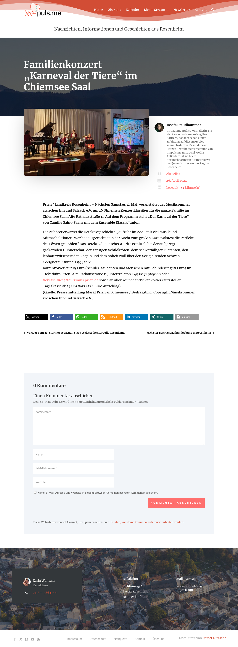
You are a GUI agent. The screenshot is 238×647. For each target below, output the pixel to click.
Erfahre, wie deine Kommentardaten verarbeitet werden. (147, 522)
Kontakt (200, 10)
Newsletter (181, 10)
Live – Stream (154, 10)
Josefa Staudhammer (184, 125)
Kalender (132, 10)
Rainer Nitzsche (214, 638)
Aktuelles (173, 174)
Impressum (184, 590)
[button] (36, 317)
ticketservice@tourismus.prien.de (70, 280)
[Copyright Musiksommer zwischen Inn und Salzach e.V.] (86, 174)
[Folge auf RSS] (39, 639)
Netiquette (120, 639)
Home (98, 10)
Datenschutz (98, 639)
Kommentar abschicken (176, 502)
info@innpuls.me (189, 586)
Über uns (114, 10)
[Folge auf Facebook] (15, 639)
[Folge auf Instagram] (27, 639)
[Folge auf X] (21, 639)
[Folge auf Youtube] (33, 639)
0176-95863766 (45, 593)
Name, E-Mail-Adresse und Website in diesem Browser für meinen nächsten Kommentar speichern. (98, 492)
